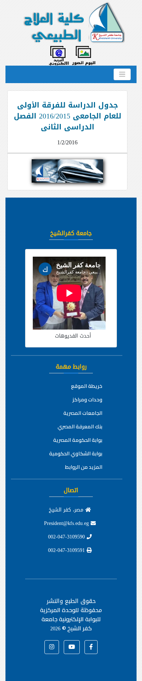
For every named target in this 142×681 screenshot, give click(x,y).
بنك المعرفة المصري (80, 426)
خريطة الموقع (86, 386)
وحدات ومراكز (87, 399)
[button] (91, 647)
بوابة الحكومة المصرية (77, 440)
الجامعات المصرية (82, 413)
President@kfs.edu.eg (67, 523)
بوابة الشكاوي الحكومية (75, 453)
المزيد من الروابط (83, 467)
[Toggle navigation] (122, 74)
